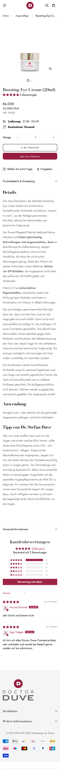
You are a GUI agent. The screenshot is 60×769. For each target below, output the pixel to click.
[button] (11, 95)
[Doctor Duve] (30, 5)
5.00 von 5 (38, 549)
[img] (11, 602)
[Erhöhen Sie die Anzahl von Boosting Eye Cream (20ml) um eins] (53, 137)
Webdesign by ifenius (43, 733)
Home (6, 15)
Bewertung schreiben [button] (30, 582)
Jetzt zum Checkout (30, 156)
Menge (7, 137)
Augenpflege (22, 15)
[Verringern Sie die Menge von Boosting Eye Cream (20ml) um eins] (17, 137)
